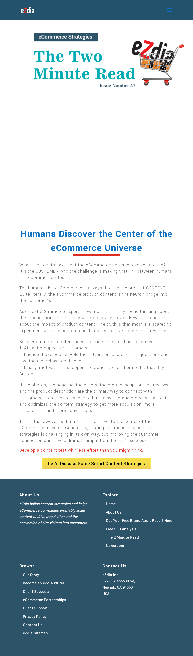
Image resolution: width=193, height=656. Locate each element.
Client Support (35, 608)
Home (111, 504)
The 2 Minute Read (122, 537)
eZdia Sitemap (35, 633)
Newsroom (115, 545)
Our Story (31, 575)
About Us (114, 512)
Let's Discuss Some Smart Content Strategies (96, 463)
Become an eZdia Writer (43, 583)
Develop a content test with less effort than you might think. (81, 450)
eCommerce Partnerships (44, 600)
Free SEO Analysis (121, 529)
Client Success (36, 591)
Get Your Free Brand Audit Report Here (139, 520)
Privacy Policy (34, 616)
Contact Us (33, 625)
